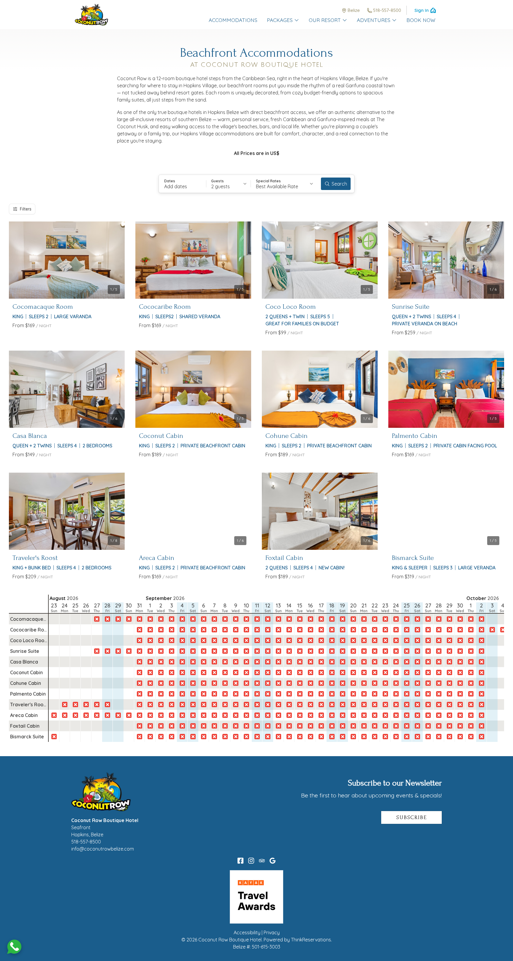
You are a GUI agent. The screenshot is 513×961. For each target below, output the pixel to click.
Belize (354, 10)
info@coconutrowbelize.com (102, 849)
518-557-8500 (387, 10)
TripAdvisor (262, 861)
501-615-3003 (266, 947)
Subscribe (411, 817)
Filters (25, 209)
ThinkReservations (311, 940)
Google (273, 861)
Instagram (251, 861)
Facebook (240, 861)
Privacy (272, 932)
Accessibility (247, 932)
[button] (182, 184)
